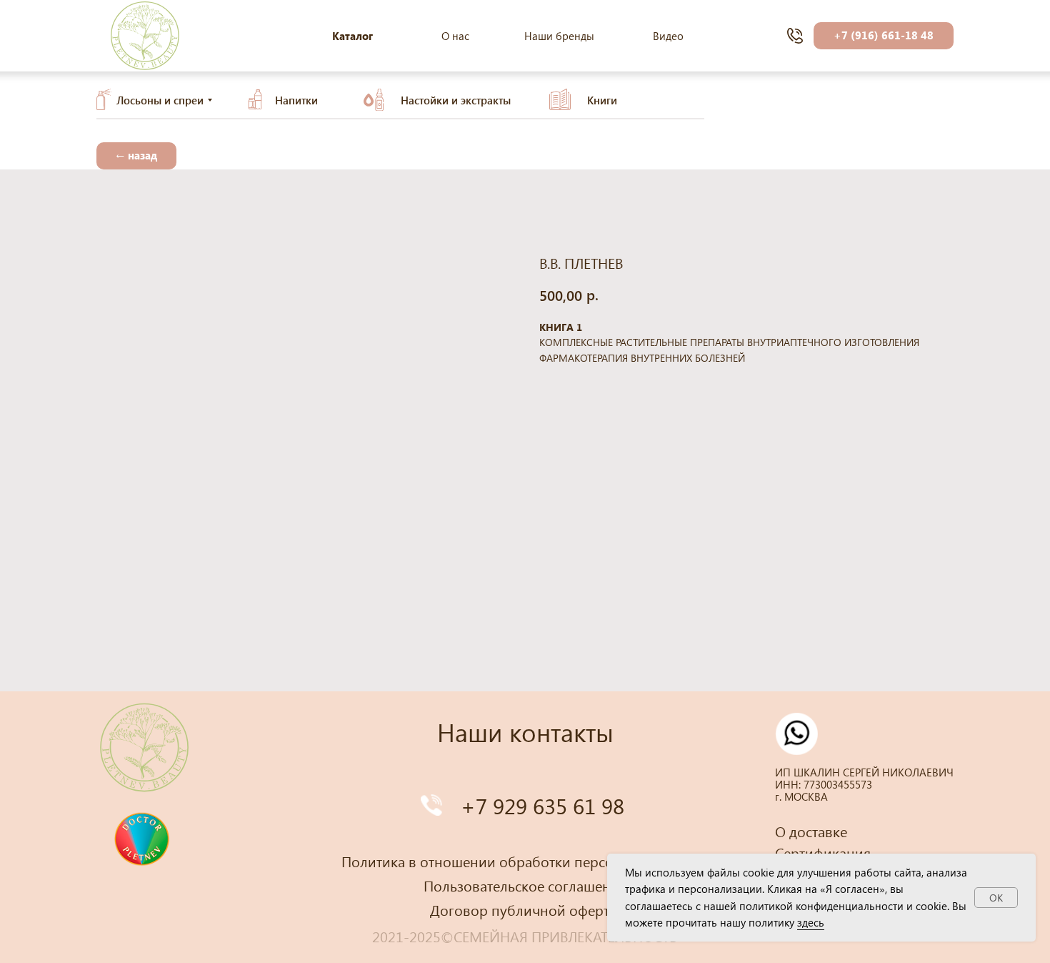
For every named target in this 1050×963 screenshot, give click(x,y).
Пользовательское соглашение (525, 885)
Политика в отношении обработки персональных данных (531, 861)
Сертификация (823, 852)
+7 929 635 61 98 (542, 805)
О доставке (811, 831)
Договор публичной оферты (524, 909)
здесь (810, 922)
